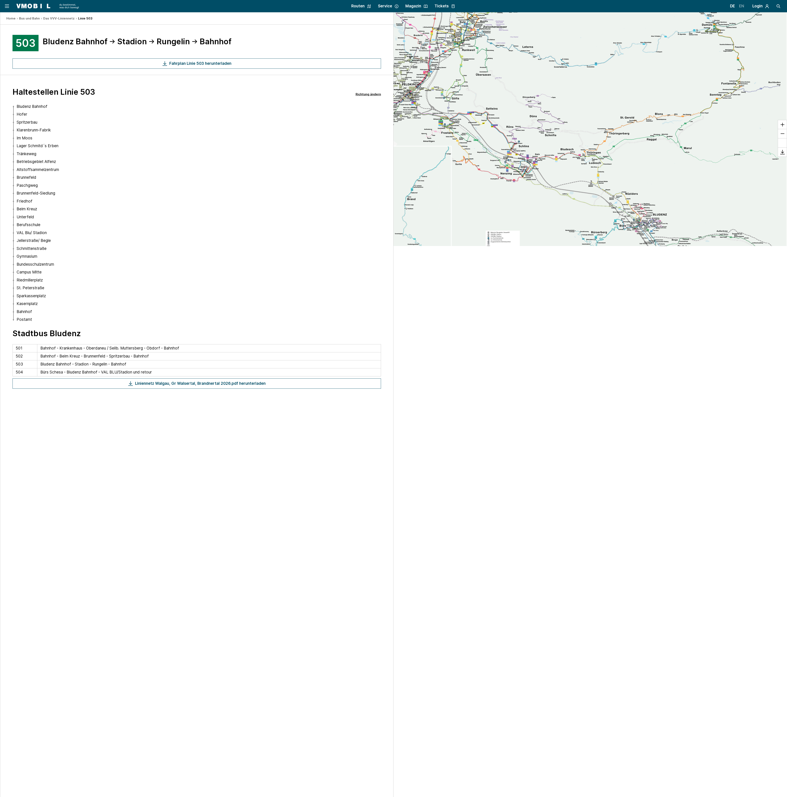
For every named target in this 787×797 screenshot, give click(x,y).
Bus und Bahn (29, 18)
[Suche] (778, 6)
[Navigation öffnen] (6, 6)
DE (732, 6)
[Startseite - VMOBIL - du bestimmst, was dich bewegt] (47, 6)
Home (11, 18)
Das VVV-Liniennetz (59, 18)
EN (741, 6)
